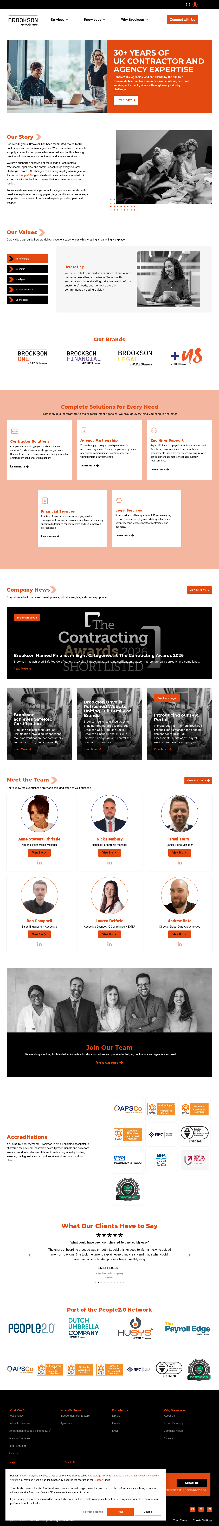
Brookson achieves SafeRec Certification (33, 719)
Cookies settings (93, 1511)
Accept (120, 1511)
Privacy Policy (26, 1475)
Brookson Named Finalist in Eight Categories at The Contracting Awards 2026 (99, 655)
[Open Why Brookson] (146, 19)
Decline (148, 1511)
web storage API (97, 1475)
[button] (29, 1255)
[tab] (27, 258)
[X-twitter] (201, 1509)
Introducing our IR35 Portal (176, 717)
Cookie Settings (202, 1520)
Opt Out (99, 1480)
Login (12, 1462)
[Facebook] (192, 1509)
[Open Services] (67, 19)
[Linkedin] (209, 1509)
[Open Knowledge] (104, 19)
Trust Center (180, 1520)
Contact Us (67, 1462)
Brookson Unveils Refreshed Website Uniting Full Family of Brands (107, 709)
